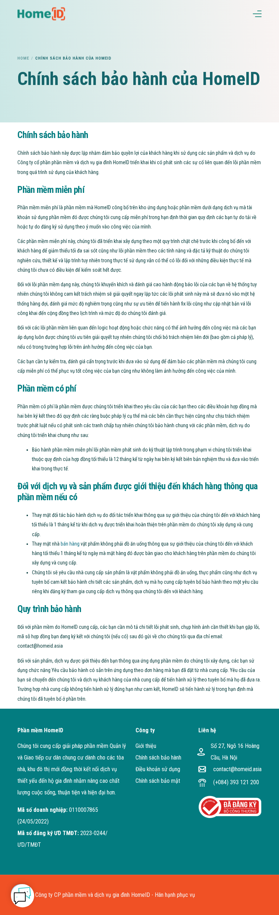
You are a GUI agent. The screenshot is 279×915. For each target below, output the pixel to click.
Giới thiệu (146, 745)
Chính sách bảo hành (158, 757)
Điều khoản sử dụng (158, 769)
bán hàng (70, 544)
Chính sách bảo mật (158, 780)
